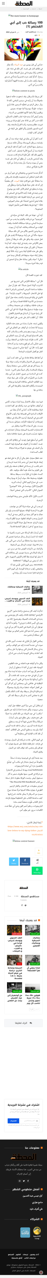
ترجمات (25, 1254)
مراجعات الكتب (17, 934)
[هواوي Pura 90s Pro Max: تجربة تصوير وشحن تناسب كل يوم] (32, 987)
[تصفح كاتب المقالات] (23, 888)
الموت (16, 181)
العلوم (18, 1254)
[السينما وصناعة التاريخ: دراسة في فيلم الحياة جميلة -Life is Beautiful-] (14, 960)
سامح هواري (37, 1202)
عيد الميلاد (18, 65)
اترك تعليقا (21, 1023)
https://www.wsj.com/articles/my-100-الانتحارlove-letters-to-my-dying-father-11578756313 (25, 831)
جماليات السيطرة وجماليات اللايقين (19, 588)
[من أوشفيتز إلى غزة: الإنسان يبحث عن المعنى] (14, 987)
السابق (36, 1009)
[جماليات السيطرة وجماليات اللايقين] (37, 590)
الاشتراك (13, 1121)
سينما (19, 964)
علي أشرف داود (36, 1209)
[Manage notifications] (41, 1272)
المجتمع (11, 1254)
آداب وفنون (34, 1254)
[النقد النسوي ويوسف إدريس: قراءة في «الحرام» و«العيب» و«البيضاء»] (37, 602)
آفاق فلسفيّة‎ (35, 934)
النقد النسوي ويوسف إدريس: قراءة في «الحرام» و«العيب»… (17, 600)
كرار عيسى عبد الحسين (33, 1196)
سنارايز (13, 1267)
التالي (32, 1009)
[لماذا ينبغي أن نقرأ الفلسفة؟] (32, 960)
